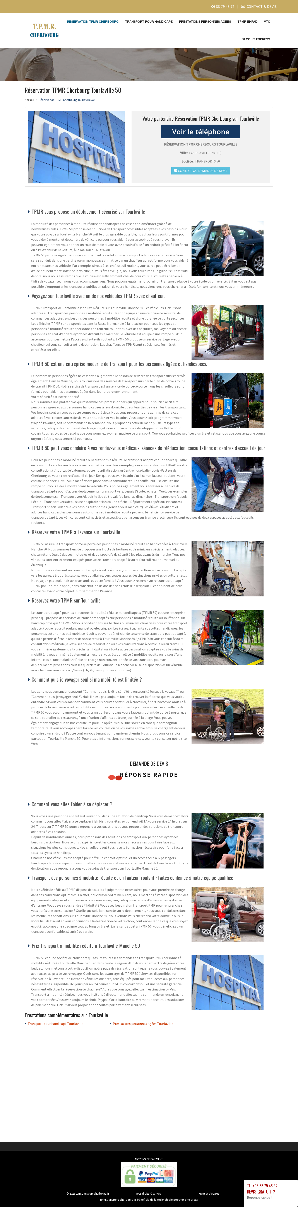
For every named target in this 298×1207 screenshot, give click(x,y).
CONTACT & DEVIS (262, 6)
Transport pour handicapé (149, 21)
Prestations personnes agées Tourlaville (143, 1023)
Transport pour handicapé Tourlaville (55, 1023)
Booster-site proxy (185, 1200)
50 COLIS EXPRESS (255, 39)
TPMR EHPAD (247, 21)
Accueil (29, 100)
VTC (267, 21)
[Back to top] (286, 1195)
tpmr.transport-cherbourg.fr (92, 1193)
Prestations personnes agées (205, 21)
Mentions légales (209, 1193)
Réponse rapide (149, 775)
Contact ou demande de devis (202, 171)
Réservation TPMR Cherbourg (93, 21)
